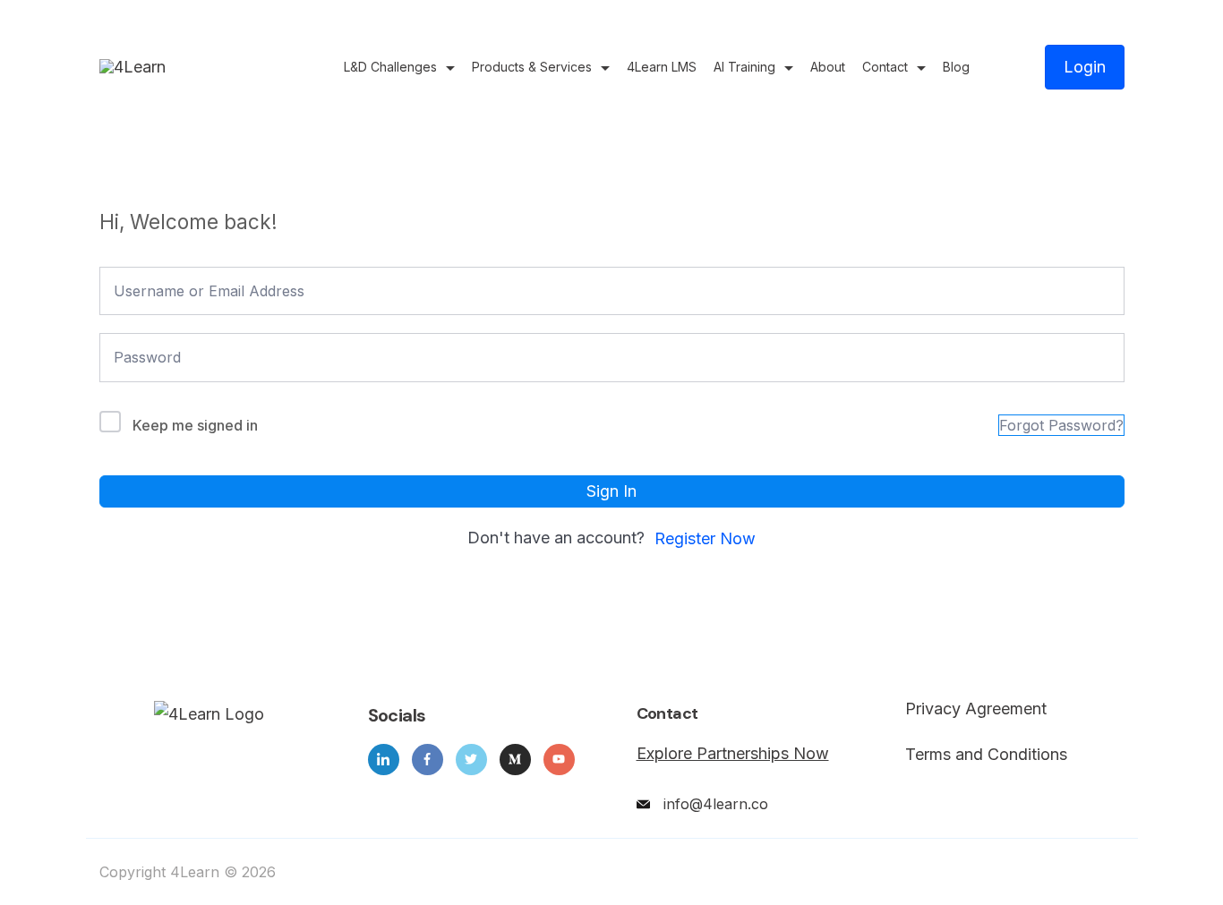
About (827, 66)
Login (1085, 66)
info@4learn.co (715, 804)
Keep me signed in (195, 425)
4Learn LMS (662, 66)
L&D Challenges (390, 66)
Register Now (705, 538)
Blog (956, 66)
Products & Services (532, 66)
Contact (885, 66)
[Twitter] (471, 759)
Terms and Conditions (986, 755)
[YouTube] (559, 759)
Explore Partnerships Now (733, 753)
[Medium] (515, 759)
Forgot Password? (1061, 425)
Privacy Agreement (976, 709)
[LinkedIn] (383, 759)
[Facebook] (427, 759)
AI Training (744, 66)
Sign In (611, 491)
